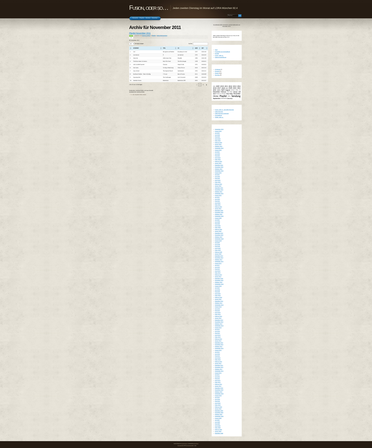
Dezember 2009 (219, 410)
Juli (239, 92)
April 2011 (217, 380)
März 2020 (218, 227)
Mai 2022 (217, 178)
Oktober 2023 (218, 146)
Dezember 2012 (219, 342)
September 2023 (219, 148)
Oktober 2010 (218, 392)
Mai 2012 (217, 356)
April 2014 (217, 312)
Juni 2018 (217, 244)
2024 (218, 90)
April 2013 (217, 335)
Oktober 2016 (218, 282)
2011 (134, 94)
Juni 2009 (217, 422)
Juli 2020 (217, 220)
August (227, 90)
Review (229, 96)
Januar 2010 (218, 408)
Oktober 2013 (218, 324)
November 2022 (219, 167)
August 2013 (218, 327)
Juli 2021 (217, 197)
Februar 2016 (218, 297)
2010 (222, 86)
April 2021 (217, 203)
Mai (227, 94)
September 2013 (219, 325)
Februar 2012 (218, 361)
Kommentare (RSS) (190, 445)
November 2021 (219, 189)
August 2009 (218, 418)
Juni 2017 (217, 267)
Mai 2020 (217, 223)
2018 (223, 88)
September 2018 (219, 238)
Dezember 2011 (219, 365)
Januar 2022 (218, 186)
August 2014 (218, 306)
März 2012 (218, 359)
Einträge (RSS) (180, 445)
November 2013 (219, 322)
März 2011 (218, 382)
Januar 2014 (218, 318)
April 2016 (217, 293)
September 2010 (219, 393)
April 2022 (217, 180)
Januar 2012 (218, 363)
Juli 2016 (217, 288)
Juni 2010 (217, 399)
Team (216, 49)
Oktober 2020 (218, 214)
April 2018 (217, 248)
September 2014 (219, 305)
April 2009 (217, 426)
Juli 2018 (217, 242)
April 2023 (217, 157)
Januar (235, 92)
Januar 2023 (218, 163)
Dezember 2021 (219, 188)
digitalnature (184, 443)
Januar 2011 (218, 386)
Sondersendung (224, 98)
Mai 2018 (217, 246)
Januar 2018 (218, 254)
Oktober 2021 (218, 191)
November (137, 94)
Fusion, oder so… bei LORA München (224, 109)
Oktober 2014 (218, 303)
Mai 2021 (217, 201)
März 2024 (218, 140)
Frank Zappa (229, 91)
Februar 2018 (218, 252)
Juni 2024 (217, 135)
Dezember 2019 (219, 233)
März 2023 (218, 159)
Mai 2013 (217, 333)
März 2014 (218, 314)
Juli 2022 (217, 174)
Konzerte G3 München (221, 93)
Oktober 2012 (218, 346)
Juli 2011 (217, 374)
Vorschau (217, 75)
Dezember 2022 (219, 165)
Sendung (144, 94)
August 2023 (218, 150)
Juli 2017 (217, 265)
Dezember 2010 (219, 388)
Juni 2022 (217, 176)
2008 (214, 86)
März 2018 (218, 250)
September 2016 (219, 284)
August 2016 (218, 286)
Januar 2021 (218, 208)
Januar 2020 (218, 231)
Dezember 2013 (219, 320)
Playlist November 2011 (140, 33)
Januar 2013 (218, 340)
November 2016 (219, 280)
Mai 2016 (217, 291)
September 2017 (219, 261)
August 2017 (218, 263)
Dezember (216, 92)
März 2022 (218, 182)
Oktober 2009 (218, 414)
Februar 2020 (218, 229)
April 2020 (217, 225)
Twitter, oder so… (219, 117)
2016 (215, 88)
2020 (230, 88)
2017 (219, 88)
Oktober (216, 96)
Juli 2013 (217, 329)
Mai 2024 (217, 137)
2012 (230, 86)
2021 (235, 88)
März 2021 (218, 205)
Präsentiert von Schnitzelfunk (222, 51)
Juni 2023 (217, 154)
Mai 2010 (217, 401)
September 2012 (219, 348)
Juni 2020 (217, 222)
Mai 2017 (217, 269)
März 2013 (218, 337)
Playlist (154, 35)
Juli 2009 (217, 420)
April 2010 (217, 403)
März (231, 94)
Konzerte (217, 71)
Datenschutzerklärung (220, 57)
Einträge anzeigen (139, 43)
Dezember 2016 (219, 278)
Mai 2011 (217, 378)
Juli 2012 (217, 352)
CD (239, 90)
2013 (234, 86)
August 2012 (218, 350)
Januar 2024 (218, 144)
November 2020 (219, 212)
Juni (214, 94)
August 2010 (218, 395)
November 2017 (219, 257)
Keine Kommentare (162, 35)
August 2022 (218, 172)
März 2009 (218, 427)
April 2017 (217, 271)
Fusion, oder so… (148, 7)
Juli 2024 (217, 133)
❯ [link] (206, 84)
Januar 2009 (218, 431)
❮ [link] (196, 84)
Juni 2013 (217, 331)
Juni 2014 (217, 308)
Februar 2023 (218, 161)
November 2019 (219, 235)
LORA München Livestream (222, 113)
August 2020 (218, 218)
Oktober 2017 (218, 259)
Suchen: (191, 43)
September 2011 (219, 371)
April (222, 90)
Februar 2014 (218, 316)
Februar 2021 (218, 206)
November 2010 (219, 390)
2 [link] (203, 84)
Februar (223, 92)
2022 (238, 88)
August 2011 (218, 373)
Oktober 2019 (218, 237)
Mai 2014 (217, 310)
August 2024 (218, 131)
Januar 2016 (218, 299)
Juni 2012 (217, 354)
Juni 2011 (217, 376)
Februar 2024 (218, 142)
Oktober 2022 (218, 169)
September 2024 (219, 129)
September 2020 (219, 216)
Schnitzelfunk (218, 115)
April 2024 (217, 138)
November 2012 (219, 344)
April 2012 (217, 358)
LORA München (219, 111)
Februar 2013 (218, 339)
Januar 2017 (218, 276)
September (216, 98)
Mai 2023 (217, 155)
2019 (226, 88)
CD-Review (217, 69)
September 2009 (219, 416)
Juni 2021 (217, 199)
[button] (130, 48)
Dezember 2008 (219, 433)
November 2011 (219, 367)
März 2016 (218, 295)
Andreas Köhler (146, 35)
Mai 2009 (217, 424)
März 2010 (218, 405)
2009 (217, 86)
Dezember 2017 (219, 256)
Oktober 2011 (218, 369)
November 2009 (219, 412)
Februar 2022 (218, 184)
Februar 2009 (218, 429)
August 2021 (218, 195)
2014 (238, 86)
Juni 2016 (217, 290)
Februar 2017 (218, 274)
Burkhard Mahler (234, 90)
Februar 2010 (218, 407)
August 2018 (218, 240)
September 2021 (219, 193)
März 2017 (218, 272)
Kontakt (217, 53)
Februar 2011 (218, 384)
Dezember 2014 (219, 301)
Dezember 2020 (219, 210)
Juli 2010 (217, 397)
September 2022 (219, 171)
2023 (214, 90)
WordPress (196, 443)
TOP (195, 445)
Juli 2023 (217, 152)
